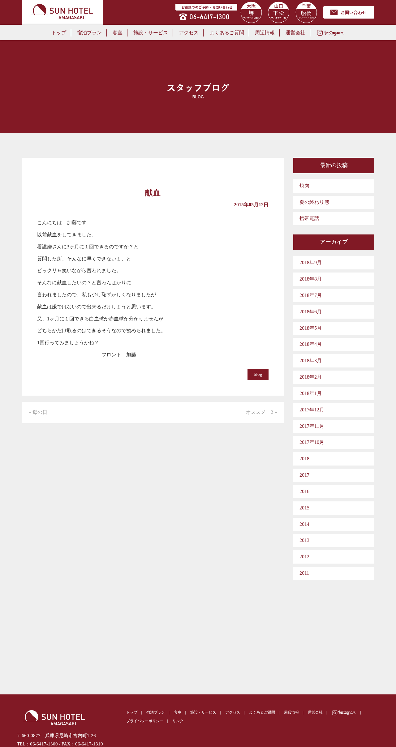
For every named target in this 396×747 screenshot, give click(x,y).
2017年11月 (311, 426)
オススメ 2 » (261, 412)
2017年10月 (311, 442)
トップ (58, 32)
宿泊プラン (89, 32)
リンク (177, 721)
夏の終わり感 (314, 202)
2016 (304, 491)
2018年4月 (310, 344)
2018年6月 (310, 311)
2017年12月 (311, 409)
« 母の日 (38, 412)
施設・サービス (150, 32)
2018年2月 (310, 377)
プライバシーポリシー (144, 721)
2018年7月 (310, 295)
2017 (304, 475)
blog (258, 374)
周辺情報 (265, 32)
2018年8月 (310, 278)
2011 (304, 573)
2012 (304, 556)
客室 (118, 32)
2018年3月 (310, 360)
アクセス (189, 32)
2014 (304, 524)
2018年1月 (310, 393)
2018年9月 (310, 262)
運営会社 (295, 32)
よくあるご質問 (226, 32)
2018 (304, 458)
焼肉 (304, 185)
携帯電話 (309, 218)
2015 (304, 507)
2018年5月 (310, 328)
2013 (304, 540)
